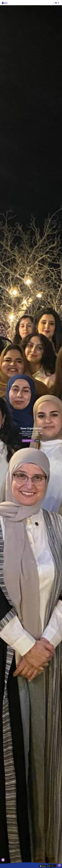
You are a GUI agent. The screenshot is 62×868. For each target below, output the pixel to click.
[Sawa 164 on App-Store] (43, 866)
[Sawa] (27, 3)
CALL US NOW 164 (27, 440)
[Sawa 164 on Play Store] (52, 866)
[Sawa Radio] (3, 860)
